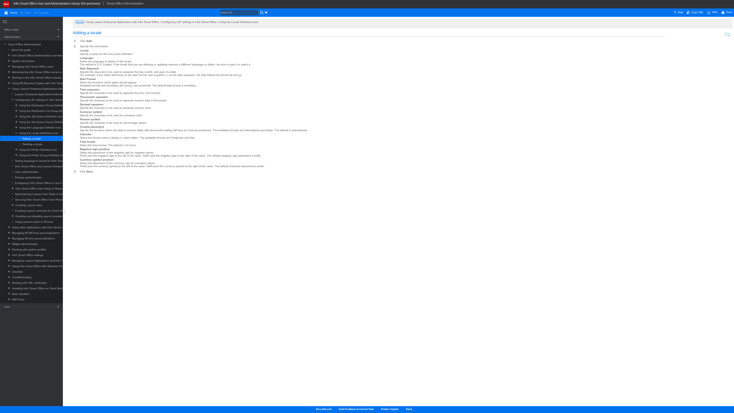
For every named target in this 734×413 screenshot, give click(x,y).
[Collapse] (9, 88)
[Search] (261, 12)
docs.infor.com (324, 409)
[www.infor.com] (6, 4)
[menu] (266, 12)
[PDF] (709, 12)
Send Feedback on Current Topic (356, 409)
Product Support (390, 409)
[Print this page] (723, 12)
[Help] (675, 12)
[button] (27, 30)
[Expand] (9, 55)
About (409, 409)
